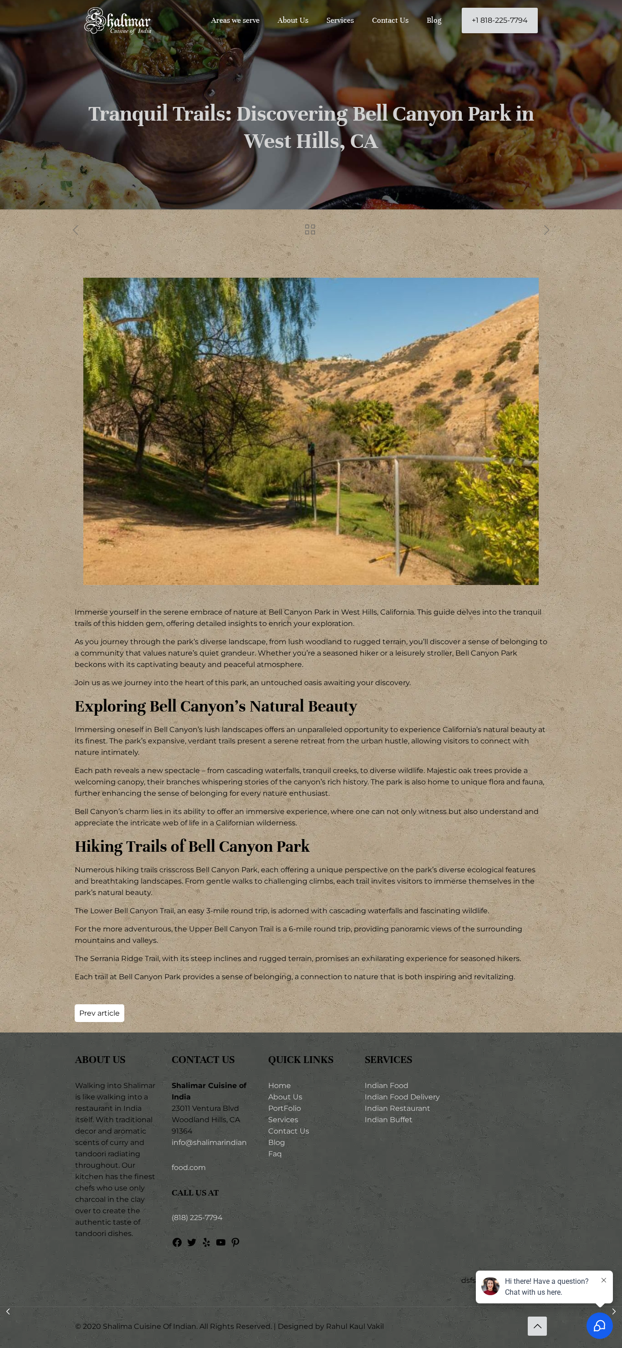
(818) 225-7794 (197, 1217)
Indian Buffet (389, 1119)
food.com (189, 1167)
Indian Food (386, 1085)
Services (283, 1119)
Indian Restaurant (397, 1108)
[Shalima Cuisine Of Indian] (117, 20)
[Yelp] (206, 1245)
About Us (285, 1097)
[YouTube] (220, 1245)
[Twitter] (191, 1245)
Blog (276, 1142)
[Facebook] (177, 1245)
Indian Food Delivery (402, 1097)
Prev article (99, 1013)
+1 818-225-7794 (500, 20)
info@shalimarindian (209, 1142)
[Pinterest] (235, 1245)
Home (279, 1085)
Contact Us (288, 1131)
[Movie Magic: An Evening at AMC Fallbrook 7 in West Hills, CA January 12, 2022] (8, 1311)
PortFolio (284, 1108)
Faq (275, 1154)
